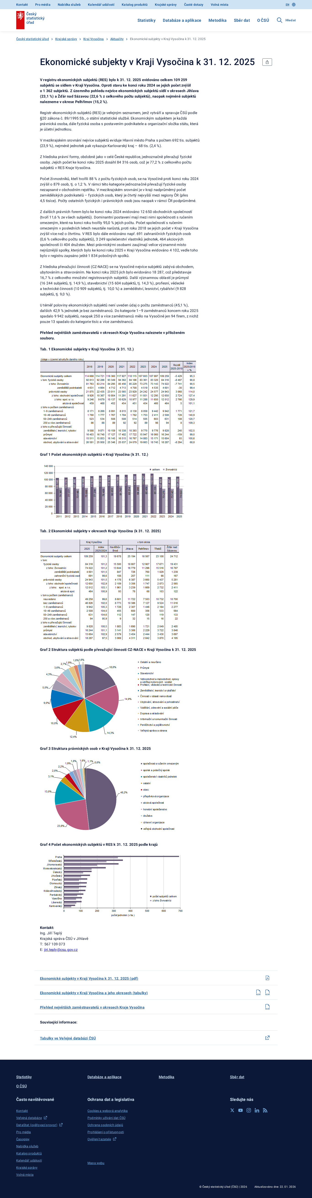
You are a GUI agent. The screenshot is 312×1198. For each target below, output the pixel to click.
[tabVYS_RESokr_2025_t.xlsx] (267, 992)
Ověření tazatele (99, 1139)
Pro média (42, 4)
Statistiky (146, 20)
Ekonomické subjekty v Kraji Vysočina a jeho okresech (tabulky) (94, 993)
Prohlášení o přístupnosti (105, 1132)
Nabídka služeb (69, 4)
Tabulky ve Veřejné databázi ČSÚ (68, 1038)
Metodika (218, 20)
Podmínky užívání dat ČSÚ (106, 1118)
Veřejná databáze (29, 1118)
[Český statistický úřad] (30, 20)
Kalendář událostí (101, 4)
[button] (49, 1099)
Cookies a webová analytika (107, 1111)
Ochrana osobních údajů (105, 1125)
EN (287, 4)
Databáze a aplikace (182, 20)
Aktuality (117, 39)
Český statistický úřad (32, 39)
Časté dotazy (194, 4)
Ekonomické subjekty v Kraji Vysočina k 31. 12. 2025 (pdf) (89, 978)
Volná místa (220, 4)
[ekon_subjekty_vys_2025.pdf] (267, 977)
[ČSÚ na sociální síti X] (232, 1110)
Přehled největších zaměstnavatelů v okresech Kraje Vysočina (92, 1007)
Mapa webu (96, 1163)
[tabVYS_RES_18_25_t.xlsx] (258, 992)
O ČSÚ (263, 20)
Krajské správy (166, 4)
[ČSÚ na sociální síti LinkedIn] (257, 1110)
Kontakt (22, 4)
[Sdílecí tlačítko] (267, 62)
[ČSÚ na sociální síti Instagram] (248, 1110)
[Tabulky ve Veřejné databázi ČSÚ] (267, 1037)
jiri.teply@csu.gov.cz (61, 949)
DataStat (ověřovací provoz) (36, 1125)
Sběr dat (242, 20)
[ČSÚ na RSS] (265, 1110)
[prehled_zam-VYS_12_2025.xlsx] (267, 1006)
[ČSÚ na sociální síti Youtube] (240, 1110)
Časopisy (22, 1139)
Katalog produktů (135, 4)
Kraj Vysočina (93, 39)
